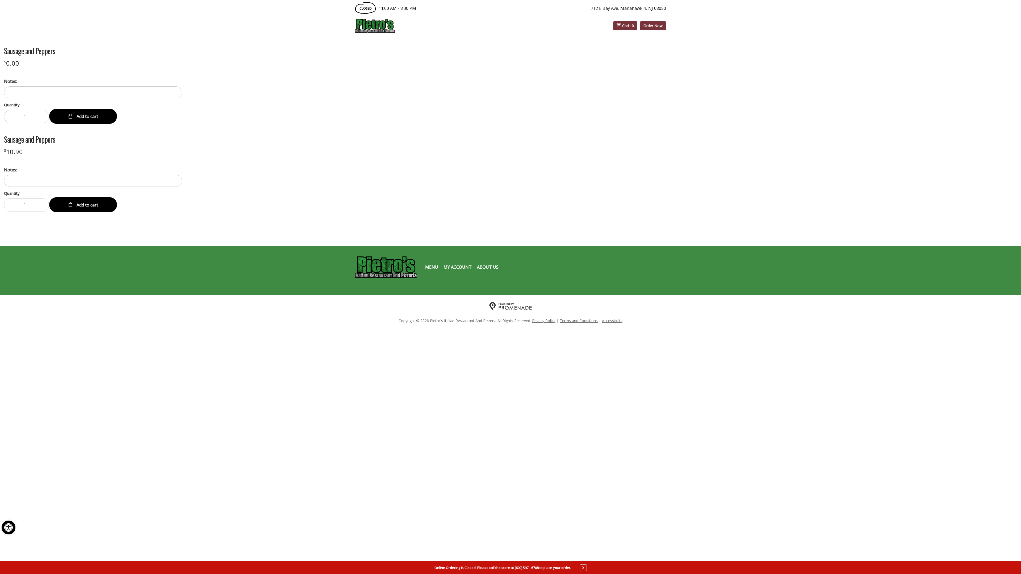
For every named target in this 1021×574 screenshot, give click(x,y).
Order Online (425, 26)
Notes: (10, 81)
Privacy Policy (543, 320)
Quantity (12, 104)
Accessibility (612, 320)
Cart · (628, 25)
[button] (8, 527)
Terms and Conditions (579, 320)
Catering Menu (471, 26)
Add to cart (87, 116)
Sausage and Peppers (29, 51)
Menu (431, 267)
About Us (488, 267)
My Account (457, 267)
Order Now (653, 25)
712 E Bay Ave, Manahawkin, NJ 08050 (628, 8)
